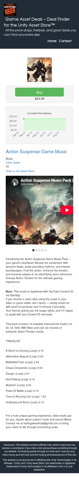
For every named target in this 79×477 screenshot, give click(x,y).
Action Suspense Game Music (36, 151)
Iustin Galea (13, 162)
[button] (7, 215)
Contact (65, 41)
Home (52, 41)
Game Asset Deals (24, 19)
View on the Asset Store (20, 171)
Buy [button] (39, 92)
